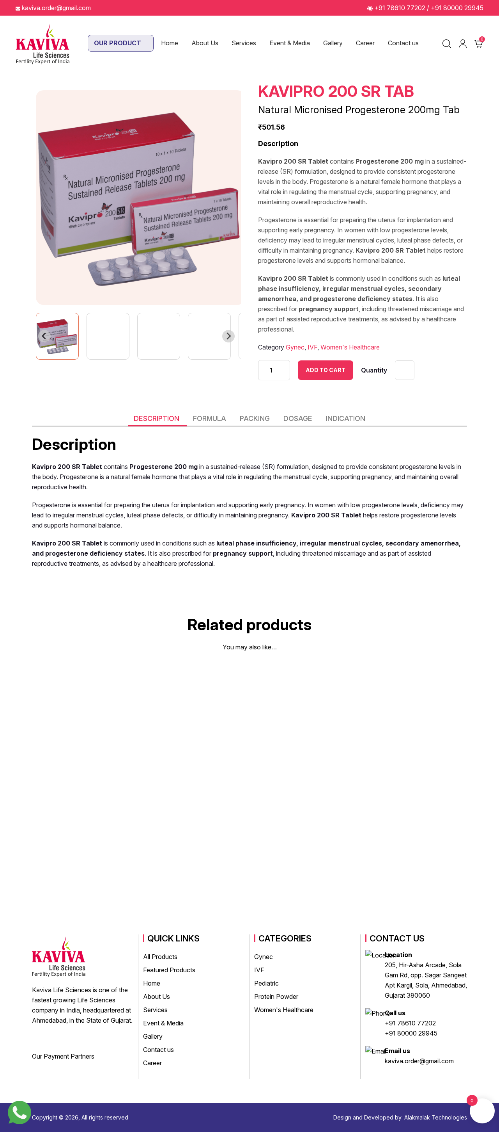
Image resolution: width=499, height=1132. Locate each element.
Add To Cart (325, 370)
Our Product (118, 43)
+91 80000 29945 (457, 8)
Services (244, 43)
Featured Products (169, 970)
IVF (312, 347)
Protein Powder (276, 996)
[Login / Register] (463, 43)
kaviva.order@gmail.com (56, 8)
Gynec (295, 347)
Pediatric (266, 983)
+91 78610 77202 (399, 8)
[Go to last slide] (44, 336)
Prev (19, 779)
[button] (57, 336)
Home (169, 43)
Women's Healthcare (350, 347)
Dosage (298, 418)
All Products (160, 957)
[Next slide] (228, 336)
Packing (256, 418)
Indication (345, 418)
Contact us (403, 43)
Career (365, 43)
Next (479, 779)
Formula (210, 418)
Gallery (333, 43)
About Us (204, 43)
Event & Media (289, 43)
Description (157, 418)
